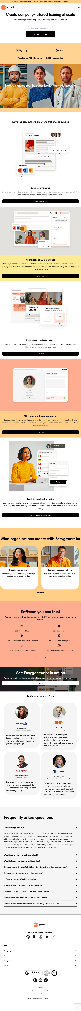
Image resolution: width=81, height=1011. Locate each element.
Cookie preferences (40, 994)
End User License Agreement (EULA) (40, 991)
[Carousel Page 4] (43, 592)
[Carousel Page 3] (42, 592)
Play (39, 683)
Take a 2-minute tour (40, 201)
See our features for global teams (40, 515)
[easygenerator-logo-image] (8, 7)
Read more (65, 1)
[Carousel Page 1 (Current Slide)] (38, 592)
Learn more (40, 276)
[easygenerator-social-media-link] (35, 980)
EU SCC (40, 988)
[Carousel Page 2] (40, 592)
